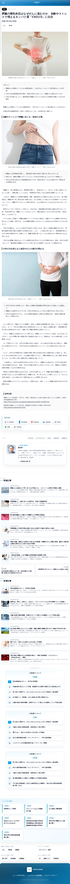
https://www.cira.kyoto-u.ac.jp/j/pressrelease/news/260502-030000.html (26, 402)
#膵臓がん (64, 438)
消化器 (10, 25)
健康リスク (47, 858)
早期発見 (56, 858)
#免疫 (49, 438)
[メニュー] (3, 3)
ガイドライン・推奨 (45, 849)
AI (39, 858)
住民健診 (13, 858)
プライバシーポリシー (50, 875)
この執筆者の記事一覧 (24, 461)
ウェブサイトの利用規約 (35, 875)
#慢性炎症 (56, 438)
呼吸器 (10, 849)
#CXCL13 (30, 438)
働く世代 (4, 858)
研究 (4, 9)
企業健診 (21, 858)
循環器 (17, 849)
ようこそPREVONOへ (19, 875)
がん (4, 25)
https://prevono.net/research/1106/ (14, 407)
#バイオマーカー (40, 438)
